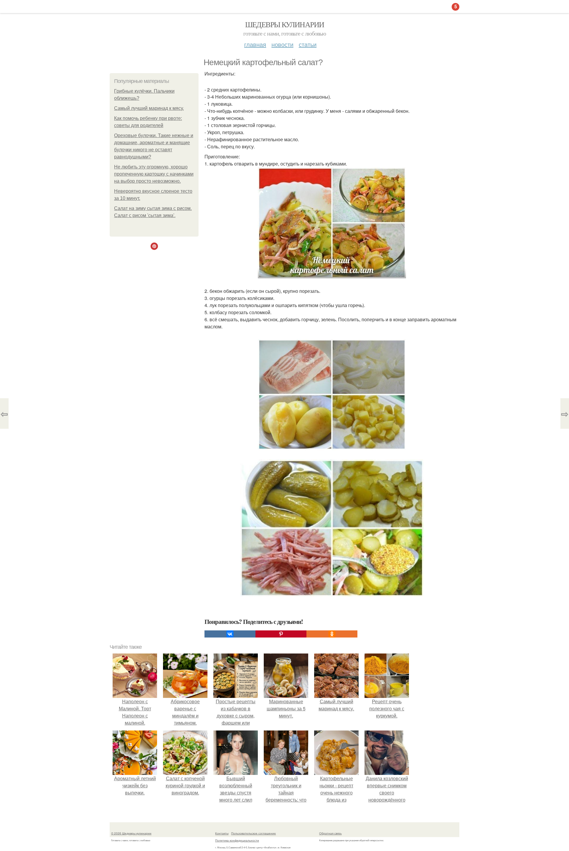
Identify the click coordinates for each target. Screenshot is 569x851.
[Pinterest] (280, 634)
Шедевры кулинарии (284, 24)
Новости (282, 44)
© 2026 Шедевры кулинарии (131, 833)
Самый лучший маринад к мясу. (149, 108)
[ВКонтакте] (229, 634)
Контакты (221, 833)
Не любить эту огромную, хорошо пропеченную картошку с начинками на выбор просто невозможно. (154, 174)
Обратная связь (330, 833)
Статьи (308, 44)
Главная (255, 44)
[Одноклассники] (331, 634)
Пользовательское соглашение (253, 833)
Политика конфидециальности (237, 840)
